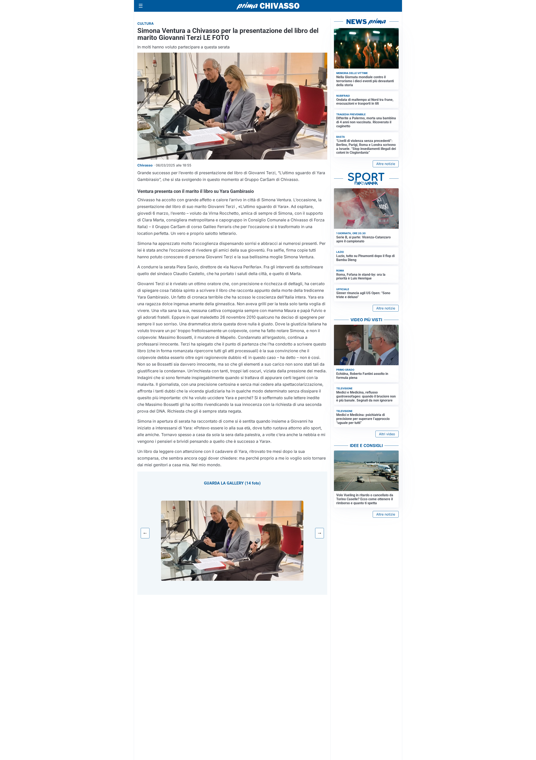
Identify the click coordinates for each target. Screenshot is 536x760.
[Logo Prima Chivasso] (268, 5)
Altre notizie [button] (385, 164)
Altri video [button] (387, 434)
